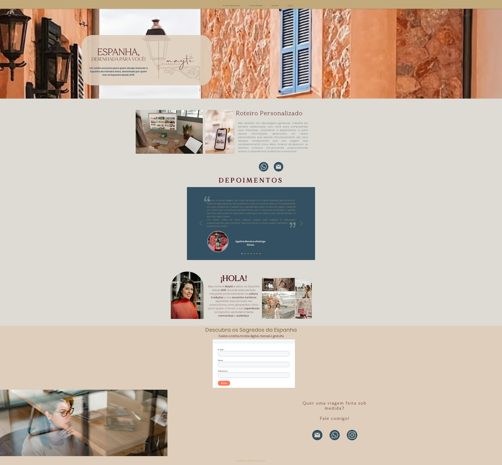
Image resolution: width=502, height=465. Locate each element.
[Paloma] (245, 253)
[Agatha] (242, 253)
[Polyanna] (260, 253)
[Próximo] (301, 223)
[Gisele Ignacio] (257, 253)
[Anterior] (201, 223)
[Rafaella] (251, 253)
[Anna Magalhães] (248, 253)
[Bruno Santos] (254, 253)
